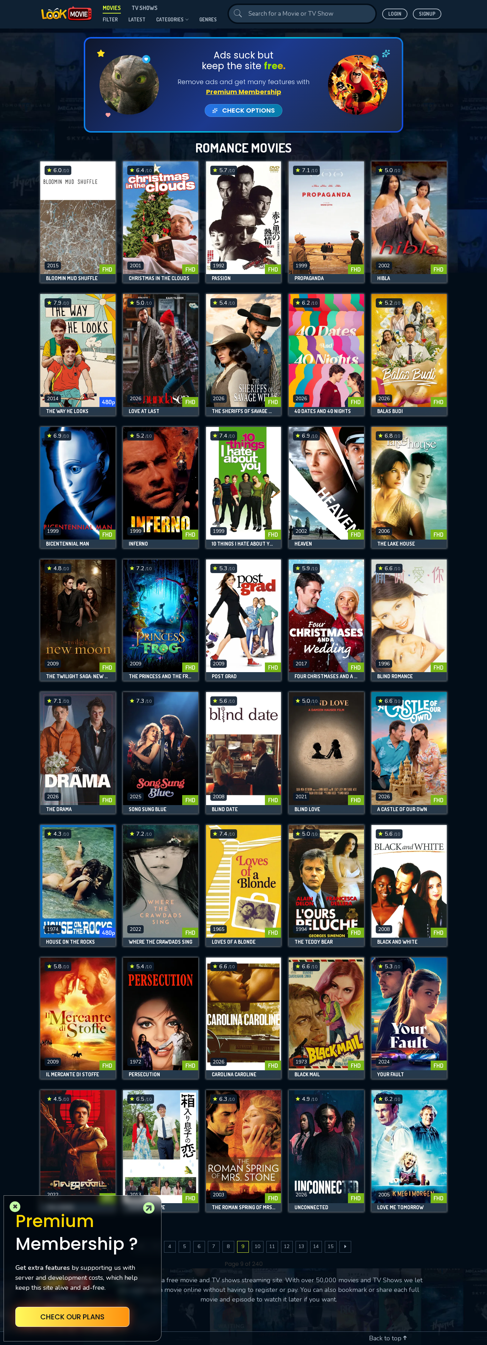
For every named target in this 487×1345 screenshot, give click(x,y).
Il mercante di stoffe (72, 1074)
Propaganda (309, 278)
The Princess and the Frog (161, 676)
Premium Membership (243, 91)
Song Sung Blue (147, 809)
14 (316, 1246)
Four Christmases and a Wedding (326, 676)
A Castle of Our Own (402, 809)
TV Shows (145, 7)
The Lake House (396, 543)
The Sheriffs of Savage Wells (244, 411)
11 (272, 1246)
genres (208, 19)
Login (394, 14)
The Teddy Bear (313, 941)
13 (301, 1246)
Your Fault (390, 1074)
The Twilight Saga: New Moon (78, 676)
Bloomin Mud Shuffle (72, 278)
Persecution (144, 1074)
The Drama (59, 809)
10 (257, 1246)
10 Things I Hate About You (244, 543)
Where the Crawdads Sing (160, 941)
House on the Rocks (70, 941)
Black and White (397, 941)
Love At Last (144, 411)
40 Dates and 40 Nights (322, 411)
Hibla (383, 278)
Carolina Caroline (234, 1074)
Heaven (303, 543)
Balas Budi (390, 411)
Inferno (138, 543)
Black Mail (307, 1074)
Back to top (386, 1338)
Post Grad (224, 676)
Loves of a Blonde (234, 941)
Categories (170, 19)
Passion (221, 278)
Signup (427, 14)
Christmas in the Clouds (159, 278)
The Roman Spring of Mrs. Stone (244, 1207)
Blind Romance (395, 676)
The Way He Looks (67, 411)
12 (286, 1246)
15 (330, 1246)
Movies (112, 7)
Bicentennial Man (67, 543)
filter (110, 19)
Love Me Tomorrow (400, 1207)
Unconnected (311, 1207)
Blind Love (307, 809)
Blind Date (225, 809)
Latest (136, 19)
